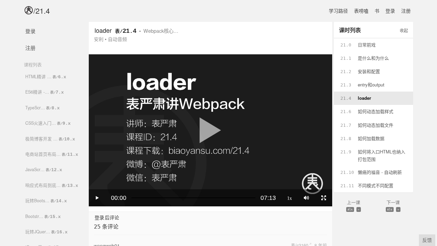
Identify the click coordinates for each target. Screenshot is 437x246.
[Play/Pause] (97, 197)
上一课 (353, 205)
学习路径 (338, 10)
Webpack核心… (160, 30)
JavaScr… (43, 169)
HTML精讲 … (45, 76)
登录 (390, 10)
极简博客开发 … (50, 139)
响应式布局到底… (51, 185)
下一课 (393, 205)
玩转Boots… (46, 200)
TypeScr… (42, 108)
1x (289, 197)
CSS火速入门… (48, 123)
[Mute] (306, 197)
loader (103, 30)
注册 (406, 10)
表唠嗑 (361, 10)
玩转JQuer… (46, 232)
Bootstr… (43, 216)
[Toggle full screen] (323, 197)
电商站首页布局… (51, 154)
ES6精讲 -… (44, 92)
